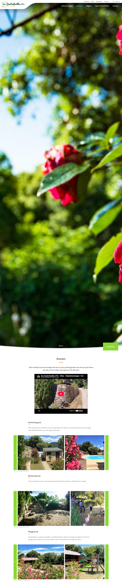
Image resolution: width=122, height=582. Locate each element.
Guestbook (99, 1)
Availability (111, 346)
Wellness (86, 1)
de (119, 1)
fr (113, 1)
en (117, 1)
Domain (79, 6)
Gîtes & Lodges (67, 6)
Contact (106, 1)
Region (89, 6)
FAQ (92, 1)
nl (115, 1)
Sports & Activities (102, 6)
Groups (115, 6)
